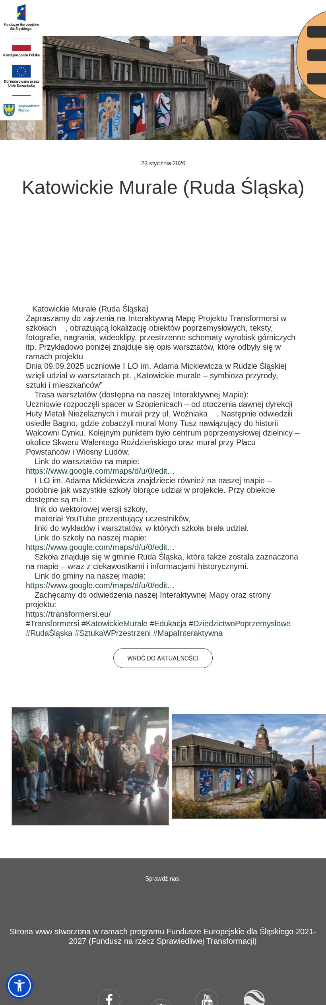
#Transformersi (52, 623)
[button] (19, 985)
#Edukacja (168, 623)
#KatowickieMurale (114, 623)
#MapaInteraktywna (188, 633)
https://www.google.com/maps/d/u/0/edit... (100, 471)
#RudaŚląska (49, 633)
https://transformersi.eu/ (68, 614)
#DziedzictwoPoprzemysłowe (240, 623)
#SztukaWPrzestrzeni (113, 633)
